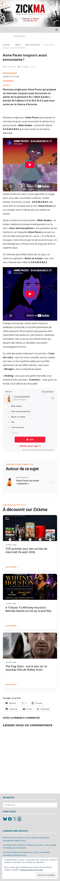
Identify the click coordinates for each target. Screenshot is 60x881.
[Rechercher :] (30, 36)
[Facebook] (10, 819)
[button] (56, 30)
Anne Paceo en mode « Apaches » (27, 482)
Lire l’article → (11, 567)
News (17, 44)
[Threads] (19, 819)
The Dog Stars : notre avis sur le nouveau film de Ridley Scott (26, 668)
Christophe (24, 66)
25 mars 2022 (10, 66)
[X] (15, 819)
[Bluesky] (5, 819)
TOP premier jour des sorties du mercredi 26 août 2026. (26, 550)
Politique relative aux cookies (31, 870)
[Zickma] (30, 25)
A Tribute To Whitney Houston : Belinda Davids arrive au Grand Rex (28, 609)
